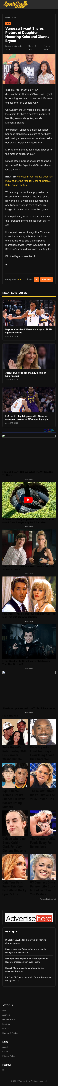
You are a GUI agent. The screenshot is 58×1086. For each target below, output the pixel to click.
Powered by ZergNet (48, 899)
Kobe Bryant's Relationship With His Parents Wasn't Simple (14, 753)
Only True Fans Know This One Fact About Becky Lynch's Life (14, 888)
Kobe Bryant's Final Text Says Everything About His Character (42, 753)
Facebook (46, 279)
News (4, 1010)
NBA (14, 18)
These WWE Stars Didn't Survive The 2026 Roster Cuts (42, 795)
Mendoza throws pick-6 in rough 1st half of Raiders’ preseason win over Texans (26, 960)
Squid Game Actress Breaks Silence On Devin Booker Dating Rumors (13, 799)
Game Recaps (8, 1019)
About (5, 1047)
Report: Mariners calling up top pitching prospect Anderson (24, 969)
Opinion (5, 1028)
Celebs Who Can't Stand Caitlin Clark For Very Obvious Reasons (14, 845)
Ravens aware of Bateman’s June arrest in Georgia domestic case (25, 951)
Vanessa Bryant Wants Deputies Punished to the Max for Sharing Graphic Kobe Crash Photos (29, 181)
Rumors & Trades (10, 1033)
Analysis (6, 1015)
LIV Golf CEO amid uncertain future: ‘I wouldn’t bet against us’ (28, 979)
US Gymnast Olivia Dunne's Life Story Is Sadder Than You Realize (42, 888)
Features (6, 1024)
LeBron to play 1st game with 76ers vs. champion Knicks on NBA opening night (27, 418)
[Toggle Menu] (42, 4)
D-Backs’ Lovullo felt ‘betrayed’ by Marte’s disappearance (25, 941)
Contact (6, 1051)
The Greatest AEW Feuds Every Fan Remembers (42, 843)
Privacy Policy (8, 1056)
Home (7, 18)
